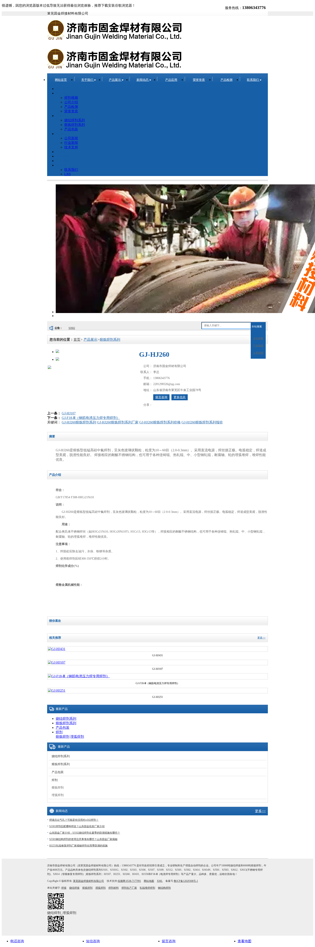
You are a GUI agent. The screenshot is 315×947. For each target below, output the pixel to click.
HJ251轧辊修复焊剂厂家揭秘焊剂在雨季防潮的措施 (78, 845)
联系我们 (253, 79)
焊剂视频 (71, 97)
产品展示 (115, 79)
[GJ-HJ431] (56, 649)
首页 (77, 339)
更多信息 (180, 397)
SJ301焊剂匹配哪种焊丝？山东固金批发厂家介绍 (77, 826)
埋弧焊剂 (77, 736)
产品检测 (226, 79)
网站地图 (149, 880)
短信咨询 (93, 941)
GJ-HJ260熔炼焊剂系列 (79, 422)
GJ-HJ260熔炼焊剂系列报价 (202, 422)
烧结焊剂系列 (74, 120)
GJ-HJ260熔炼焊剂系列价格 (160, 422)
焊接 (63, 887)
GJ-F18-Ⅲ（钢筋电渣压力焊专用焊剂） (91, 418)
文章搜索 (258, 352)
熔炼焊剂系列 (74, 124)
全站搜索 (257, 326)
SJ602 (72, 328)
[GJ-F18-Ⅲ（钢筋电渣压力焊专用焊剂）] (79, 676)
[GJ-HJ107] (56, 662)
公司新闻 (71, 138)
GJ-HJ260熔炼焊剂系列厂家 (117, 422)
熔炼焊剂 (62, 736)
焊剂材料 (113, 887)
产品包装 (71, 129)
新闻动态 (142, 79)
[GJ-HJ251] (56, 690)
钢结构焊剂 (164, 887)
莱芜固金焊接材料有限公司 (88, 880)
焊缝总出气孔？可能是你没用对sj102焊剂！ (74, 819)
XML (160, 880)
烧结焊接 (74, 887)
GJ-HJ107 (69, 413)
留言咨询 (161, 397)
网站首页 (61, 79)
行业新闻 (71, 143)
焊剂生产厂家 (129, 887)
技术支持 (71, 147)
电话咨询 (17, 941)
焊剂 (59, 732)
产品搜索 (258, 345)
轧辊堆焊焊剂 (147, 887)
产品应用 (171, 79)
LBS (67, 174)
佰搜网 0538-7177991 (129, 880)
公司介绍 (71, 102)
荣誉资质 (199, 79)
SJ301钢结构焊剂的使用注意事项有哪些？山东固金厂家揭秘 (83, 839)
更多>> (261, 637)
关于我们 (87, 79)
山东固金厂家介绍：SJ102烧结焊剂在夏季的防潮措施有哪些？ (84, 832)
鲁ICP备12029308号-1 (186, 880)
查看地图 (244, 941)
